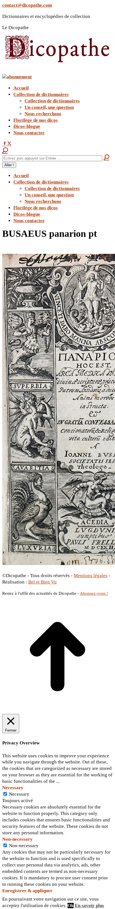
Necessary (19, 794)
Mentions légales (90, 575)
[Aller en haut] (57, 710)
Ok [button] (71, 905)
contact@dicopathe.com (27, 5)
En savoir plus (89, 905)
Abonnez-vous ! (94, 593)
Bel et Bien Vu (42, 582)
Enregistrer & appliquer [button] (27, 890)
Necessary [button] (12, 787)
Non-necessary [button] (17, 839)
